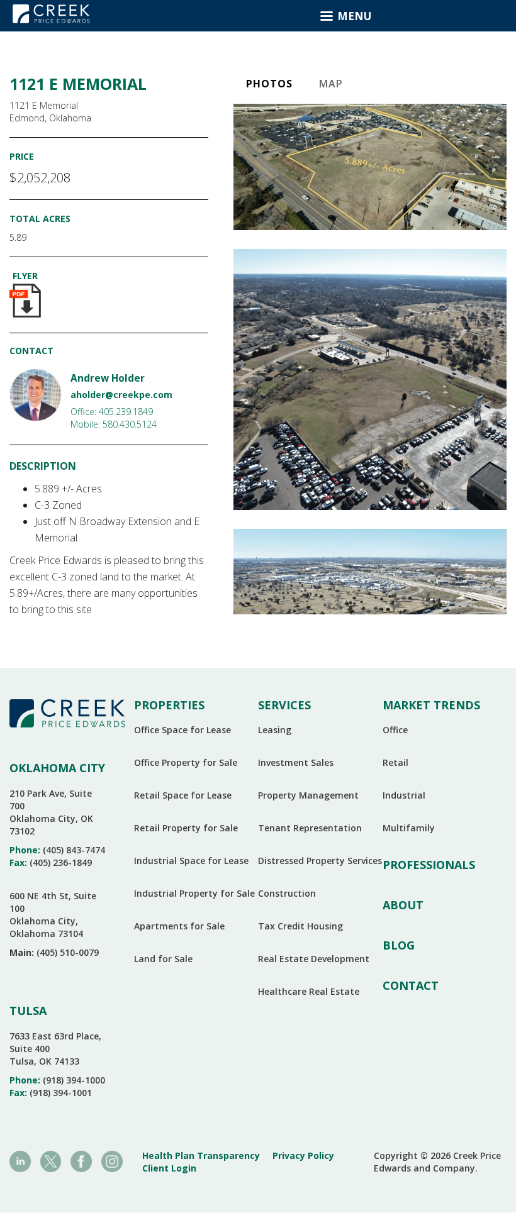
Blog (399, 945)
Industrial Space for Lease (191, 861)
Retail (395, 762)
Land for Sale (163, 959)
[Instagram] (112, 1160)
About (403, 904)
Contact (411, 985)
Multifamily (409, 828)
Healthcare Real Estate (308, 991)
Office (395, 730)
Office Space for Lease (182, 730)
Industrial (404, 795)
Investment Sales (296, 762)
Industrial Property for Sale (194, 893)
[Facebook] (81, 1160)
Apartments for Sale (179, 926)
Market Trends (431, 704)
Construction (287, 893)
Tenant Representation (310, 828)
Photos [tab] (269, 84)
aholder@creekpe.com (121, 395)
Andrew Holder (107, 378)
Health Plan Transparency (201, 1155)
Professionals (429, 864)
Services (284, 704)
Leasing (274, 730)
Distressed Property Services (320, 861)
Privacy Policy (303, 1155)
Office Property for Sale (185, 762)
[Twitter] (51, 1160)
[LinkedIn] (20, 1160)
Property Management (308, 795)
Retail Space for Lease (183, 795)
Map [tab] (331, 84)
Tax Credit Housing (300, 926)
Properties (169, 704)
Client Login (169, 1168)
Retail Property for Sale (186, 828)
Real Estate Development (313, 959)
